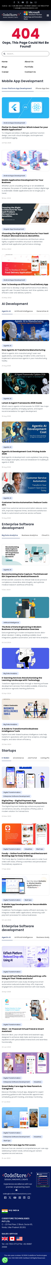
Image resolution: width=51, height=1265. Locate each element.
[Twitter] (10, 1198)
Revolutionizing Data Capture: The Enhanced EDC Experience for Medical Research (24, 575)
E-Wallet (5, 758)
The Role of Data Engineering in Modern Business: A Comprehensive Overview (21, 628)
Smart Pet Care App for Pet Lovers (18, 1145)
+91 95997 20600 (30, 6)
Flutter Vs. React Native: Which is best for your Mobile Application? (25, 128)
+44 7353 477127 (43, 6)
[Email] (29, 1198)
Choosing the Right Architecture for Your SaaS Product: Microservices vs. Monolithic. (25, 234)
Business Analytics (30, 535)
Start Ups (39, 849)
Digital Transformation (12, 792)
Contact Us (30, 72)
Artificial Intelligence (23, 311)
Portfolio (29, 66)
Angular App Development (14, 229)
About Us (29, 61)
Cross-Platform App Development (17, 88)
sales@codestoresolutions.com (26, 8)
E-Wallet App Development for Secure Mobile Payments (24, 905)
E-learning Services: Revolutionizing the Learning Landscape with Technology (22, 679)
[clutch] (42, 1174)
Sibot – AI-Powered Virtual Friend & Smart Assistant (23, 1030)
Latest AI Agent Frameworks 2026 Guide (22, 403)
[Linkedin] (24, 1198)
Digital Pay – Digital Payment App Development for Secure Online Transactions (24, 801)
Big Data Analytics (10, 535)
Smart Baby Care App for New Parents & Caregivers (22, 1087)
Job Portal (32, 758)
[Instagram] (20, 1198)
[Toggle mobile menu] (48, 15)
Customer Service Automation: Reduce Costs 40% (24, 503)
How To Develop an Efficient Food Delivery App (25, 284)
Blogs (4, 66)
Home (4, 61)
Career (5, 72)
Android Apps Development (14, 123)
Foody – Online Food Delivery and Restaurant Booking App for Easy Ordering (24, 854)
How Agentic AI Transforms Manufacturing (23, 350)
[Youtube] (14, 1198)
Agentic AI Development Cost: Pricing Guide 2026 (24, 452)
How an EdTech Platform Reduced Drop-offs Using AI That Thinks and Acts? (24, 977)
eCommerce (18, 758)
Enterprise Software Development (17, 796)
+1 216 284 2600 (17, 6)
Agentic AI (6, 311)
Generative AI (42, 311)
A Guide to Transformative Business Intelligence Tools (20, 729)
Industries (28, 849)
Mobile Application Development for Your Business (22, 181)
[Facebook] (5, 1198)
